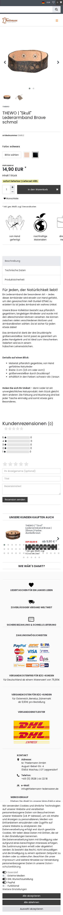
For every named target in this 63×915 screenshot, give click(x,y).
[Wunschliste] (53, 2)
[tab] (31, 261)
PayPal (11, 882)
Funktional (13, 885)
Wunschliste (12, 198)
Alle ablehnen (31, 902)
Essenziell (13, 872)
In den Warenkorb (38, 189)
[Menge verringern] (12, 192)
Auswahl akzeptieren (31, 908)
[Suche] (56, 9)
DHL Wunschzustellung (20, 879)
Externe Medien (16, 875)
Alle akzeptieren (31, 895)
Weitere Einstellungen (14, 889)
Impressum (8, 859)
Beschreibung (12, 261)
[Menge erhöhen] (12, 187)
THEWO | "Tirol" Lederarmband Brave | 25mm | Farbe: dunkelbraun (38, 529)
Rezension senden (15, 499)
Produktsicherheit (15, 279)
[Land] (43, 2)
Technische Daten (15, 270)
